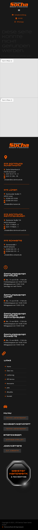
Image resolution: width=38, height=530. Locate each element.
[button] (19, 10)
